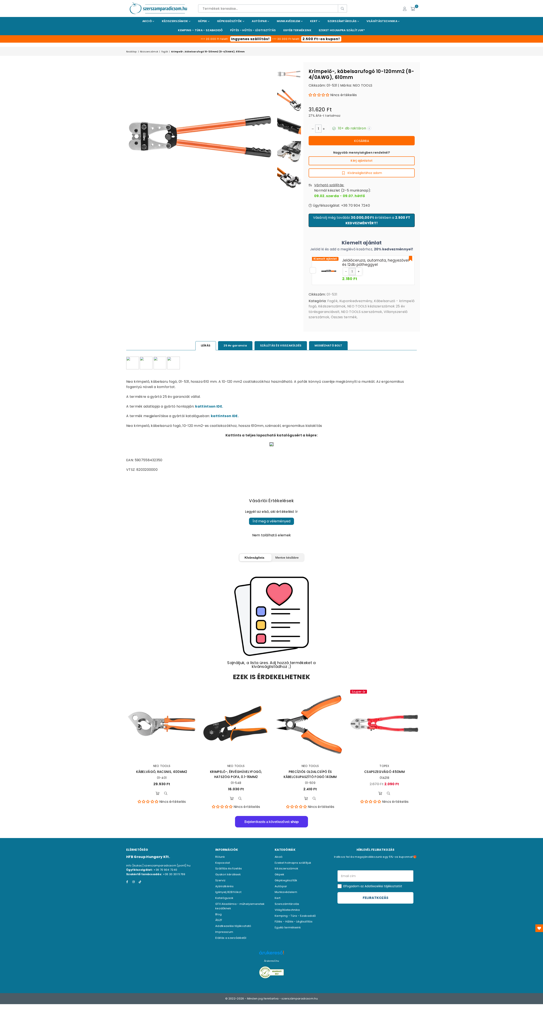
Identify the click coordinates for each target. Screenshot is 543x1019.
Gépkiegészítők (230, 21)
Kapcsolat (222, 863)
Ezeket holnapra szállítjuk (293, 863)
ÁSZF (218, 920)
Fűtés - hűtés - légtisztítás (253, 30)
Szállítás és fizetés (228, 868)
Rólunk (220, 857)
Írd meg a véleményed (271, 521)
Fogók (164, 51)
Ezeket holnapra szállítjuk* (342, 30)
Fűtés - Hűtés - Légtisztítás (293, 921)
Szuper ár (358, 692)
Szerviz (220, 880)
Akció (147, 21)
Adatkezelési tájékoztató (233, 926)
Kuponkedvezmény (355, 301)
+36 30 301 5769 (174, 874)
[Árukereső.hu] (271, 955)
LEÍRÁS (206, 345)
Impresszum (224, 932)
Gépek (203, 21)
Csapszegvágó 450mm (384, 772)
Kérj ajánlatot (361, 160)
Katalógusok (224, 898)
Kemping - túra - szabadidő (200, 30)
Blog (218, 914)
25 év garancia (235, 345)
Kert (314, 21)
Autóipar (259, 21)
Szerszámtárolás (342, 21)
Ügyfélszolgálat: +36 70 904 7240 (341, 205)
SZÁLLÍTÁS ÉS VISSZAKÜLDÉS (281, 345)
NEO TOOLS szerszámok (361, 311)
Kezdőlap (131, 51)
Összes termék (344, 317)
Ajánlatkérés (224, 886)
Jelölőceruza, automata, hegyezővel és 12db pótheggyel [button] (375, 262)
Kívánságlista (254, 557)
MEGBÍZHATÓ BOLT (328, 345)
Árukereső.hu (271, 961)
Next (271, 136)
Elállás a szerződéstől (230, 938)
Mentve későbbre (287, 557)
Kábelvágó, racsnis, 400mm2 (161, 772)
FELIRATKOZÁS (375, 897)
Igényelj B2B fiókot (228, 892)
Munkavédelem (289, 21)
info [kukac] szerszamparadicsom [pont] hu (158, 865)
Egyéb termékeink (297, 30)
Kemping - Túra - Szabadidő (295, 916)
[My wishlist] (539, 928)
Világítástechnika (382, 21)
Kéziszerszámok (175, 21)
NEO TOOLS (362, 85)
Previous (130, 136)
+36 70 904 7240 (165, 870)
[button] (319, 95)
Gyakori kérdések (228, 874)
